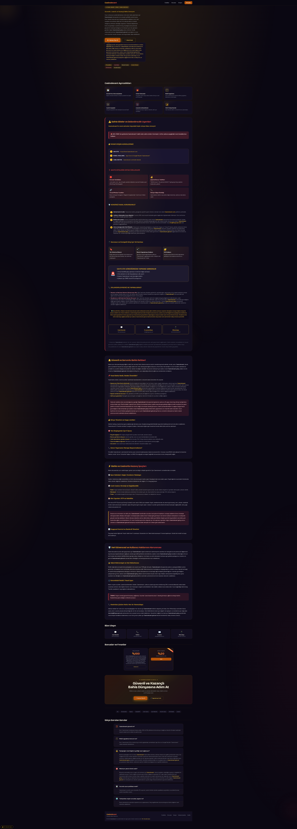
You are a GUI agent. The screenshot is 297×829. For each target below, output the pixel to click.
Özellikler (167, 2)
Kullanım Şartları (182, 815)
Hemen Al (136, 666)
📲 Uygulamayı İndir (156, 698)
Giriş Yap (188, 2)
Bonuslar (174, 2)
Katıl (161, 659)
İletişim (180, 2)
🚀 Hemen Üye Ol (140, 698)
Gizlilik (188, 815)
